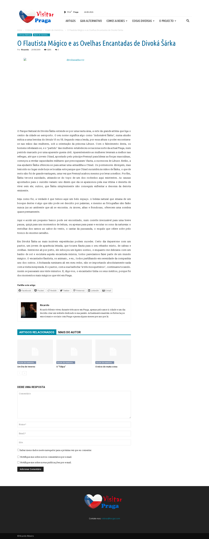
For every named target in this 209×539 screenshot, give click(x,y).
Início (19, 30)
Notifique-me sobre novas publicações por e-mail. (46, 462)
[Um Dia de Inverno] (35, 351)
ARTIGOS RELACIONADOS (36, 332)
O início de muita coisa (106, 366)
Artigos (71, 20)
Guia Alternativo (91, 20)
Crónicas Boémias (24, 35)
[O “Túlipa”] (74, 351)
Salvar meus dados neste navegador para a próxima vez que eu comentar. (56, 450)
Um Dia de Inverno (26, 366)
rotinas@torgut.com (110, 518)
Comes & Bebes (115, 20)
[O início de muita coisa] (113, 351)
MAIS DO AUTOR (69, 332)
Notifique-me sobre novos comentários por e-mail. (46, 457)
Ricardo (25, 49)
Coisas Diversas (142, 20)
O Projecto (166, 20)
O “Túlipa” (61, 366)
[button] (188, 21)
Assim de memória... (41, 35)
